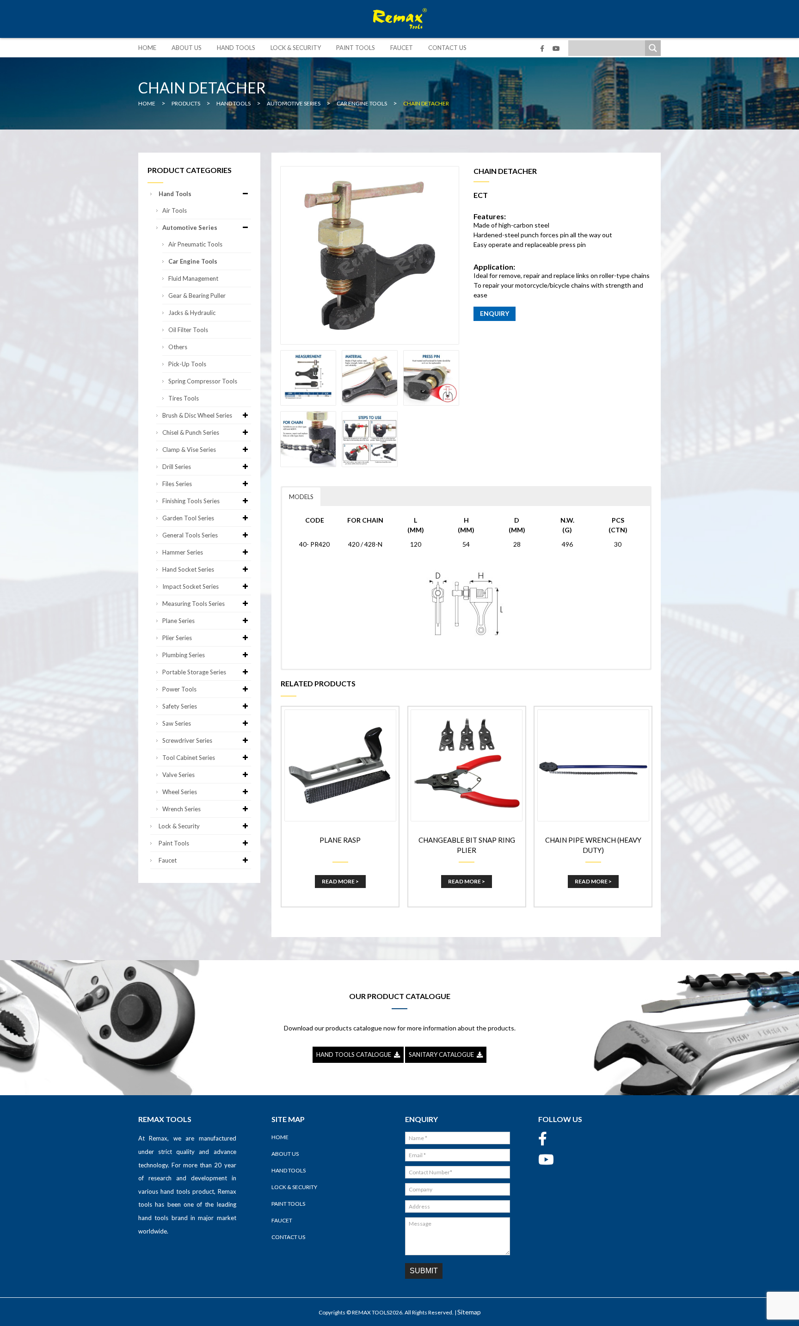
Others (177, 347)
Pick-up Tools (187, 364)
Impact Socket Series (190, 586)
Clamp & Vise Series (189, 449)
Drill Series (176, 466)
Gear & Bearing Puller (197, 295)
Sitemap (469, 1312)
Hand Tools (236, 47)
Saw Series (176, 723)
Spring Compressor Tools (202, 381)
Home (147, 47)
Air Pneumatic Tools (195, 244)
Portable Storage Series (194, 672)
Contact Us (447, 47)
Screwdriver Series (187, 740)
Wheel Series (179, 792)
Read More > (340, 881)
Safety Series (179, 706)
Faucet (401, 47)
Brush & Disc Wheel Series (197, 415)
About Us (187, 47)
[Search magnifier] (653, 48)
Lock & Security (295, 47)
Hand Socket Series (188, 569)
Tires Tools (183, 398)
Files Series (177, 483)
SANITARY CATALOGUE (443, 1054)
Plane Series (178, 620)
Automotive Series (189, 227)
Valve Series (178, 774)
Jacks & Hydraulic (191, 312)
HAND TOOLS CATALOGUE (355, 1054)
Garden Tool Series (188, 518)
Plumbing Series (183, 655)
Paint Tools (355, 47)
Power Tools (179, 689)
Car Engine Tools (192, 261)
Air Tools (174, 210)
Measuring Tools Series (193, 603)
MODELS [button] (301, 496)
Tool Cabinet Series (188, 757)
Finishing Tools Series (191, 501)
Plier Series (177, 637)
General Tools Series (190, 535)
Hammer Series (182, 552)
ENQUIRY (494, 313)
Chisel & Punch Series (190, 432)
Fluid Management (193, 278)
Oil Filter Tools (188, 329)
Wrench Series (181, 809)
